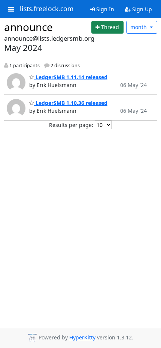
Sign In (104, 9)
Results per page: (71, 124)
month (139, 27)
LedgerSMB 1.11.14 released (70, 77)
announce (28, 27)
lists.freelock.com (46, 8)
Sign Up (141, 9)
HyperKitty (82, 337)
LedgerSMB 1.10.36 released (70, 102)
